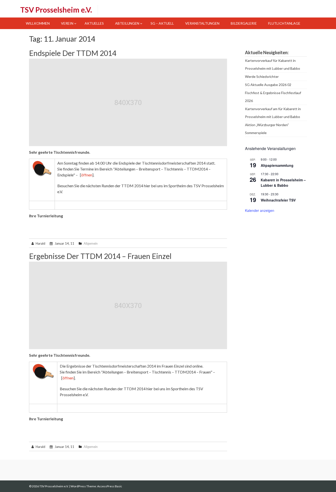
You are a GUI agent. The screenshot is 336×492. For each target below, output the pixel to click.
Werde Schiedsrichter (262, 76)
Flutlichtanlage (284, 23)
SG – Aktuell (162, 23)
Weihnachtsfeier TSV (278, 200)
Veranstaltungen (202, 23)
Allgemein (91, 243)
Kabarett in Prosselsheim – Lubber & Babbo (283, 182)
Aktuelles (94, 23)
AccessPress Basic (109, 486)
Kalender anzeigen (259, 210)
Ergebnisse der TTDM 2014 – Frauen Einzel (100, 256)
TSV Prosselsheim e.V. (56, 9)
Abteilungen (127, 23)
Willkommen (38, 23)
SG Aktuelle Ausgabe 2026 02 (268, 85)
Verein (67, 23)
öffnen (86, 174)
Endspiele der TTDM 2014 (72, 53)
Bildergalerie (244, 23)
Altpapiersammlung (277, 165)
